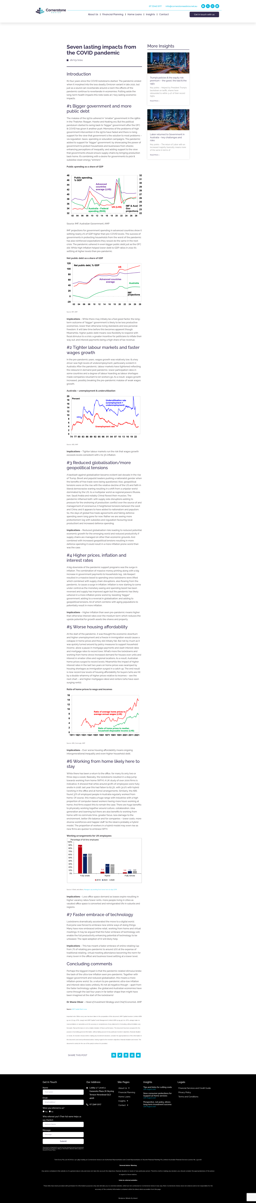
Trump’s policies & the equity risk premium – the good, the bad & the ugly (168, 80)
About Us (93, 14)
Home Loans (135, 14)
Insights (150, 14)
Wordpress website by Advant (128, 1198)
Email (45, 1098)
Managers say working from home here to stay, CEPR (100, 889)
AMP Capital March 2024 (79, 1009)
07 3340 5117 (155, 6)
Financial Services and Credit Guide (194, 1088)
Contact (164, 14)
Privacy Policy (184, 1092)
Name (45, 1088)
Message (47, 1130)
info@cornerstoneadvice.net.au (181, 6)
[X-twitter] (208, 6)
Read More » (154, 101)
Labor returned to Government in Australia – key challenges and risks (167, 137)
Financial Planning (112, 14)
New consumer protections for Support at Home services (157, 1094)
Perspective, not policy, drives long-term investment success (157, 1103)
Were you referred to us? (53, 1108)
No (52, 1112)
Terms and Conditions (188, 1096)
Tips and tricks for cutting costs (157, 1087)
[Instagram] (213, 6)
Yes (46, 1112)
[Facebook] (203, 6)
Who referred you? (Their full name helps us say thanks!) (62, 1118)
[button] (113, 1055)
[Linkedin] (217, 6)
